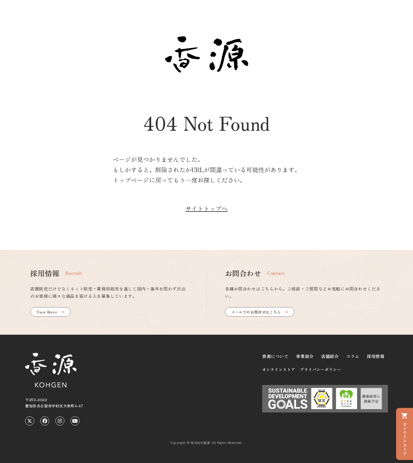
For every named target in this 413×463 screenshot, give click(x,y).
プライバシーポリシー (320, 369)
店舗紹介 (330, 356)
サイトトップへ (206, 208)
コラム (352, 356)
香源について (275, 356)
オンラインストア (278, 369)
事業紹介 (305, 356)
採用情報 (376, 356)
